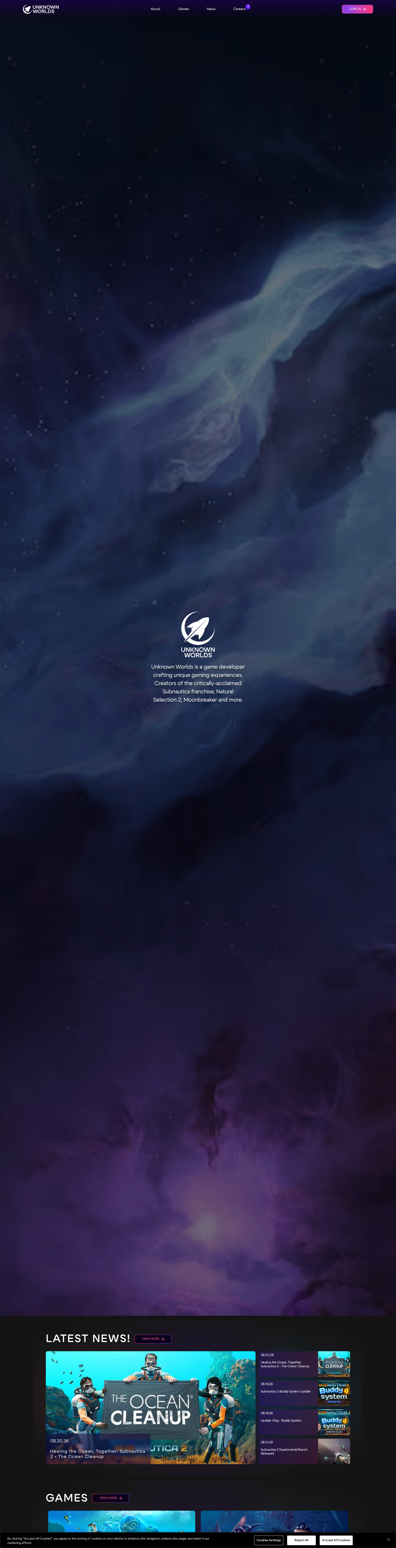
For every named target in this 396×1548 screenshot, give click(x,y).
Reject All (301, 1540)
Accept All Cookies (336, 1540)
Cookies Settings (269, 1540)
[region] (198, 1540)
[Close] (389, 1540)
